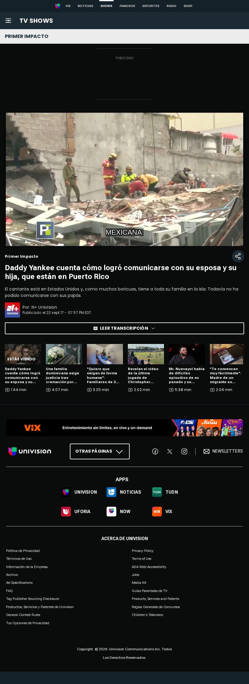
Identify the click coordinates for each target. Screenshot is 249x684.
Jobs (135, 575)
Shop (188, 6)
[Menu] (8, 20)
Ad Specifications (19, 582)
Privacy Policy (143, 551)
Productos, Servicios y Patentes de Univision (40, 606)
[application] (124, 179)
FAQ (9, 591)
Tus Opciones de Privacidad (27, 623)
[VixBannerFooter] (124, 427)
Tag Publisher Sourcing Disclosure (32, 599)
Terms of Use (141, 558)
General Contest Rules (23, 615)
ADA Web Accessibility (149, 566)
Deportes (150, 6)
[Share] (238, 256)
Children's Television (147, 615)
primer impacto (26, 36)
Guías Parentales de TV (149, 591)
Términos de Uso (19, 558)
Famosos (127, 6)
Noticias (85, 6)
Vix (68, 6)
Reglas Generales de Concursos (156, 606)
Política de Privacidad (23, 551)
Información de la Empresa (27, 566)
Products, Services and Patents (155, 599)
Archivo (12, 575)
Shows (106, 6)
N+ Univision (44, 307)
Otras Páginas (93, 451)
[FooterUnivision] (30, 451)
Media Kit (139, 582)
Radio (171, 6)
